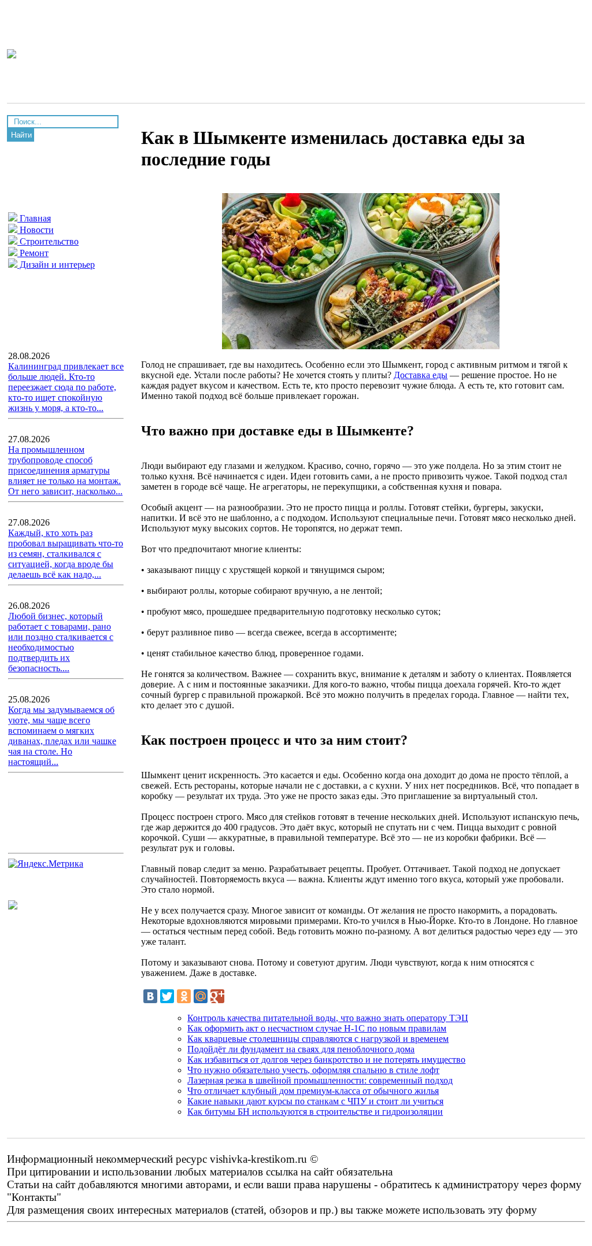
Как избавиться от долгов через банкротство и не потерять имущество (326, 1059)
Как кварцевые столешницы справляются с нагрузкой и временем (318, 1039)
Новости (35, 230)
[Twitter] (167, 996)
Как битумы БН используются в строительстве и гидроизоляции (315, 1111)
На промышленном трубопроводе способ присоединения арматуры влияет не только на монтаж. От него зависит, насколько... (65, 470)
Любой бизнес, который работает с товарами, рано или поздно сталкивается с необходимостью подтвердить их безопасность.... (60, 642)
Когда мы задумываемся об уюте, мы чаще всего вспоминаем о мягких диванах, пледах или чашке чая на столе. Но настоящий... (62, 736)
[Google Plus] (217, 996)
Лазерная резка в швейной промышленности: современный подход (320, 1080)
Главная (34, 218)
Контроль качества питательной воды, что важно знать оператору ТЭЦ (327, 1018)
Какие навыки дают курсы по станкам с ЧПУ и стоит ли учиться (315, 1101)
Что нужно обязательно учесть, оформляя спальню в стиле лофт (313, 1070)
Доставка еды (420, 375)
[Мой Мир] (201, 996)
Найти (21, 135)
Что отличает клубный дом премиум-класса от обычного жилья (313, 1091)
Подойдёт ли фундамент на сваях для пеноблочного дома (301, 1049)
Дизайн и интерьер (56, 264)
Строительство (48, 241)
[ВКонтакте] (150, 996)
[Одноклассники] (184, 996)
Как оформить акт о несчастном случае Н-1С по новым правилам (316, 1028)
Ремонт (33, 253)
